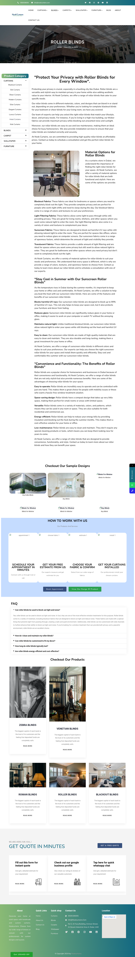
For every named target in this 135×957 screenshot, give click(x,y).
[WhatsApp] (132, 485)
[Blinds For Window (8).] (66, 508)
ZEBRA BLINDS (27, 725)
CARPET (7, 135)
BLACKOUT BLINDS (107, 794)
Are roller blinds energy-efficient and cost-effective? (37, 651)
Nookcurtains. (76, 953)
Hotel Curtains (15, 119)
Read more (27, 746)
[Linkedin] (107, 2)
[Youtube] (102, 2)
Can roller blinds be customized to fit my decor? (35, 641)
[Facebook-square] (72, 932)
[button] (15, 80)
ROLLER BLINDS (67, 794)
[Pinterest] (98, 2)
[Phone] (132, 490)
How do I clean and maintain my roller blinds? (34, 636)
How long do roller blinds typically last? (31, 646)
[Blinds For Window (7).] (28, 508)
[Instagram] (94, 2)
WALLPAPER (9, 141)
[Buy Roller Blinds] (27, 474)
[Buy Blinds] (66, 474)
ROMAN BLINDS (28, 794)
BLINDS (7, 130)
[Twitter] (85, 2)
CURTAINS (8, 81)
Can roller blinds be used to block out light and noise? (37, 610)
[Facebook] (89, 2)
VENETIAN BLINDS (67, 728)
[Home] (17, 15)
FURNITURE (9, 146)
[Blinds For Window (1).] (104, 474)
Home (59, 47)
